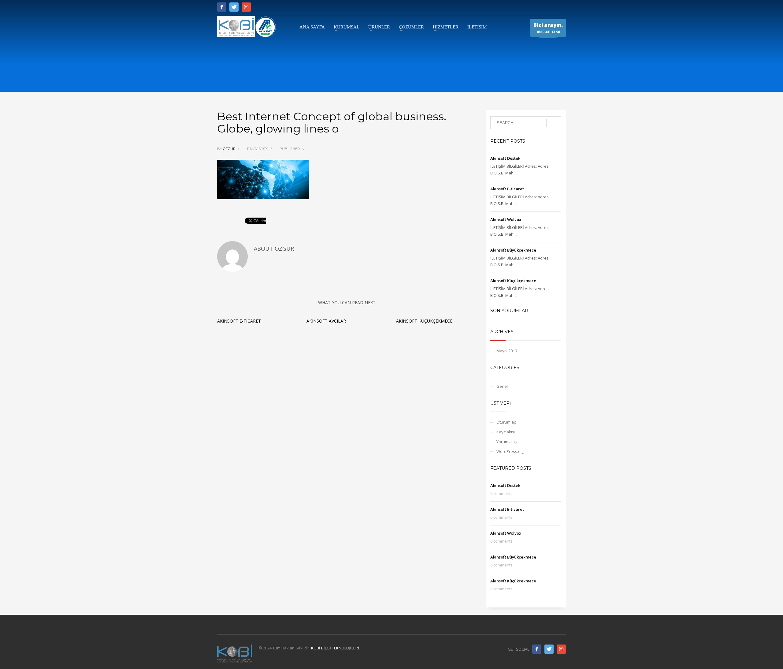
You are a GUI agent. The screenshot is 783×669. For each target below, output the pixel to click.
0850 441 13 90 (548, 27)
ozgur (229, 149)
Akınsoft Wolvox (505, 219)
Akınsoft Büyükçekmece (513, 250)
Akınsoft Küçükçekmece (424, 321)
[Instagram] (246, 7)
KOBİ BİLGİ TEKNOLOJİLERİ (335, 648)
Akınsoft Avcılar (326, 321)
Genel (502, 386)
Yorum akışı (507, 441)
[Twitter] (234, 7)
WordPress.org (510, 451)
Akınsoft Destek (505, 158)
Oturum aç (506, 422)
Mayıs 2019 (506, 350)
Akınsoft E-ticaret (239, 321)
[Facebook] (221, 7)
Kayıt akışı (505, 432)
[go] (553, 123)
